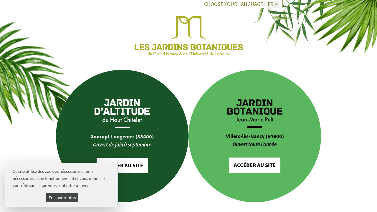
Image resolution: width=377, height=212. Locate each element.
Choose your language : (234, 4)
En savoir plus (62, 198)
